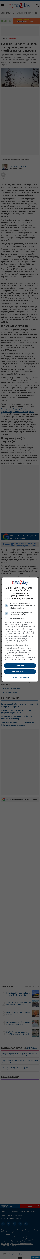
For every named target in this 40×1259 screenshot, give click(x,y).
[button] (20, 618)
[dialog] (20, 629)
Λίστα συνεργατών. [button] (28, 642)
